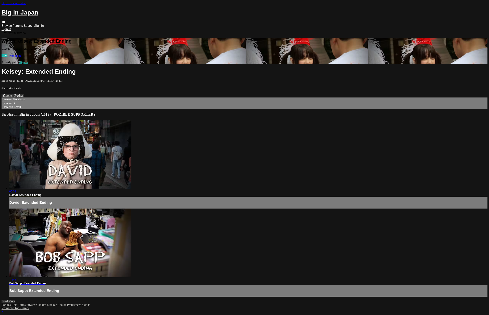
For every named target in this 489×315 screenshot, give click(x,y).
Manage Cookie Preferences (64, 304)
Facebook (8, 95)
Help (14, 304)
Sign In (6, 29)
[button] (3, 22)
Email (20, 95)
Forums (18, 25)
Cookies (41, 304)
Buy (4, 55)
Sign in (39, 25)
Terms (22, 304)
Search (29, 25)
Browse (7, 25)
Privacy (31, 304)
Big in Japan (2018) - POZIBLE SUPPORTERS (27, 80)
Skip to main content (14, 3)
